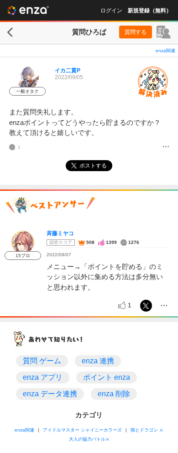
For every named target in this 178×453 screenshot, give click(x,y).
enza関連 (165, 50)
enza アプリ (43, 377)
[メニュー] (166, 147)
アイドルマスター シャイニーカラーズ (82, 429)
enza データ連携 (50, 394)
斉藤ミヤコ (60, 233)
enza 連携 (98, 361)
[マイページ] (164, 32)
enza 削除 (114, 394)
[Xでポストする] (146, 306)
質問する (136, 32)
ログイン (111, 10)
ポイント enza (106, 377)
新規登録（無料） (150, 10)
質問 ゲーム (42, 361)
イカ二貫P (67, 70)
